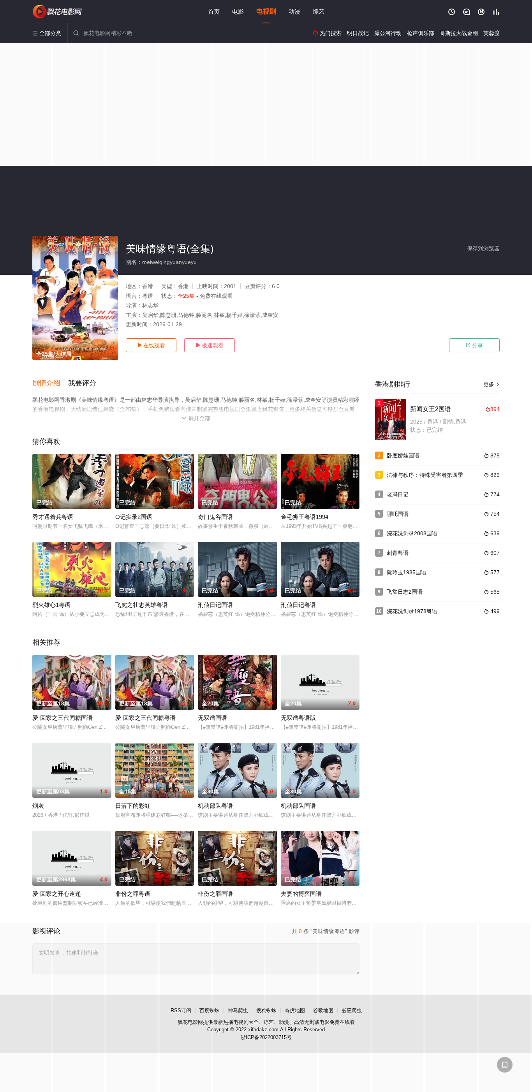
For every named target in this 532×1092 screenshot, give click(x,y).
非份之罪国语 (215, 893)
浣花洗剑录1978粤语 (412, 611)
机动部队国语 (298, 805)
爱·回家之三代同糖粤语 (145, 717)
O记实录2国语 (133, 516)
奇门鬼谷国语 (215, 516)
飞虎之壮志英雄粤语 (141, 604)
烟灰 (38, 805)
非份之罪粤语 (132, 893)
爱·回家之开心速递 (56, 893)
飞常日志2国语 (405, 592)
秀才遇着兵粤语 (52, 516)
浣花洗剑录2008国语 (412, 533)
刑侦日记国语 (215, 604)
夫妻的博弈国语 (301, 893)
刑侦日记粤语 (298, 604)
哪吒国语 (398, 514)
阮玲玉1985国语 (406, 572)
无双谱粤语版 (298, 717)
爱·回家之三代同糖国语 (62, 717)
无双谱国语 (212, 717)
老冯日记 (398, 494)
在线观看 (151, 345)
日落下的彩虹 (132, 805)
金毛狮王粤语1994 (304, 516)
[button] (50, 383)
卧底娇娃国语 (403, 455)
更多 (491, 384)
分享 (474, 345)
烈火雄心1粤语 (51, 604)
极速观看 (210, 345)
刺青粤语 (398, 553)
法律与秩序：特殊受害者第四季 (425, 475)
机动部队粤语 (215, 805)
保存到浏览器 (483, 248)
